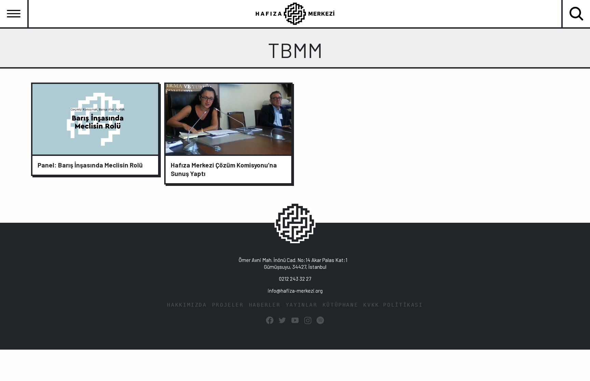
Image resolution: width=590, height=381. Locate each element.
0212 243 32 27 (295, 279)
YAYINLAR (302, 305)
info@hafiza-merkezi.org (295, 291)
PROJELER (228, 305)
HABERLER (265, 305)
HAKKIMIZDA (187, 305)
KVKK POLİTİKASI (393, 305)
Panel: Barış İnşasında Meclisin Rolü (90, 165)
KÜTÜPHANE (341, 305)
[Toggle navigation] (13, 13)
